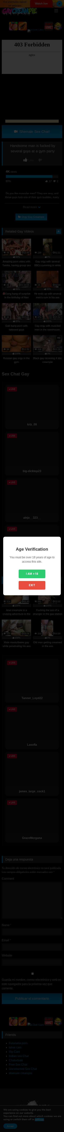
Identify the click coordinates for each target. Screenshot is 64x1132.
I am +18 (32, 573)
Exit (32, 585)
